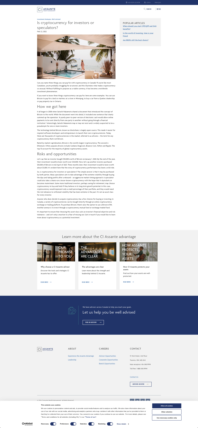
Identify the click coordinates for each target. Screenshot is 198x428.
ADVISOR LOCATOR (134, 2)
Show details (121, 424)
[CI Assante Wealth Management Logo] (44, 9)
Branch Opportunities (107, 363)
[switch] (73, 424)
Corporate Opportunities (108, 360)
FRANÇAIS (158, 2)
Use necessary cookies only (167, 418)
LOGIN (149, 2)
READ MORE (44, 282)
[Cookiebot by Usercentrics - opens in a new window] (27, 424)
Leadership (72, 360)
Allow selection (166, 412)
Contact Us (134, 377)
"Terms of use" (90, 417)
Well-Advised (56, 19)
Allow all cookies (167, 406)
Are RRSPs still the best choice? (135, 40)
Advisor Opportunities (107, 356)
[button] (147, 9)
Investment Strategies (44, 19)
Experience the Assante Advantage (81, 356)
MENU (159, 9)
